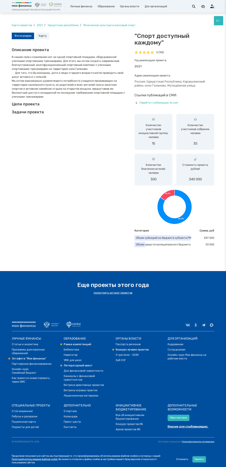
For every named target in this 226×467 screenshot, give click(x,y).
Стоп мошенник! (22, 411)
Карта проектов (22, 25)
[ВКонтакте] (187, 325)
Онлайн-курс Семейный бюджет (24, 371)
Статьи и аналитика (25, 344)
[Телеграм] (203, 325)
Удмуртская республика (63, 25)
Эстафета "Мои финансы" (29, 358)
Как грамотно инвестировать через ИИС (31, 379)
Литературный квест (78, 365)
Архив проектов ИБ (128, 429)
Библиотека (71, 349)
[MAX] (211, 325)
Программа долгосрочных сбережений (28, 351)
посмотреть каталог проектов (113, 292)
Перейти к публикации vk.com (158, 102)
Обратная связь (178, 417)
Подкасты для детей (25, 427)
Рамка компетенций (77, 344)
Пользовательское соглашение (198, 441)
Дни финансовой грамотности (83, 370)
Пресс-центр (72, 421)
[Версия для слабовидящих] (203, 6)
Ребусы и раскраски (24, 416)
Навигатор (70, 354)
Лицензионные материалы (81, 395)
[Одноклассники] (195, 325)
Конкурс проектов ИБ (129, 424)
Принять (199, 459)
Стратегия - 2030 (127, 354)
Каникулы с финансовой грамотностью (79, 377)
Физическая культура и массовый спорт (109, 25)
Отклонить (182, 459)
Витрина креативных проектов (84, 385)
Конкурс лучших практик (132, 349)
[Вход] (212, 6)
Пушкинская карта (24, 421)
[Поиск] (194, 6)
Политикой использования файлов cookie (35, 459)
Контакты (70, 427)
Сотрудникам (176, 349)
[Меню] (218, 20)
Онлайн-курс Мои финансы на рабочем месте (187, 356)
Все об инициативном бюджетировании (130, 417)
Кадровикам (175, 344)
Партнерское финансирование (31, 363)
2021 (40, 25)
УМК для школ (72, 360)
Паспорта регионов (128, 344)
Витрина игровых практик (80, 390)
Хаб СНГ (121, 360)
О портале (70, 411)
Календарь (71, 416)
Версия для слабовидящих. (188, 426)
